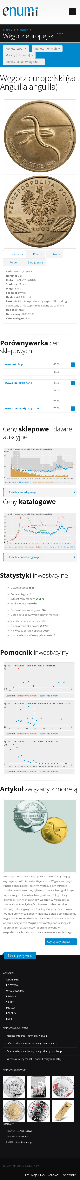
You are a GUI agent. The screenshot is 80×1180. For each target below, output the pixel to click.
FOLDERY (11, 1013)
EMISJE (9, 1018)
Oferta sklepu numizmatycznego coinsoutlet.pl (32, 1043)
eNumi (6, 29)
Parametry (15, 254)
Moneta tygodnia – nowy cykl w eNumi (27, 1035)
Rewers (36, 254)
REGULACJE (31, 1175)
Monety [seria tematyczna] (23, 62)
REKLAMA (11, 996)
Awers (55, 254)
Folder (13, 262)
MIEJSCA (10, 1007)
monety (24, 29)
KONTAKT (53, 1175)
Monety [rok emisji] (18, 55)
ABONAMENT (13, 979)
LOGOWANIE (69, 1175)
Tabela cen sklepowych (23, 492)
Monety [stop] (15, 48)
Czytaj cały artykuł (59, 941)
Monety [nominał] (46, 48)
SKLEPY (10, 1002)
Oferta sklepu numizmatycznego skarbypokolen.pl (34, 1051)
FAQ (42, 1175)
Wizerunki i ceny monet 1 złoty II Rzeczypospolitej (34, 1058)
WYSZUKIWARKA (14, 990)
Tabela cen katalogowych (25, 557)
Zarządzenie (34, 262)
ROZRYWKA (12, 985)
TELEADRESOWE (23, 1130)
